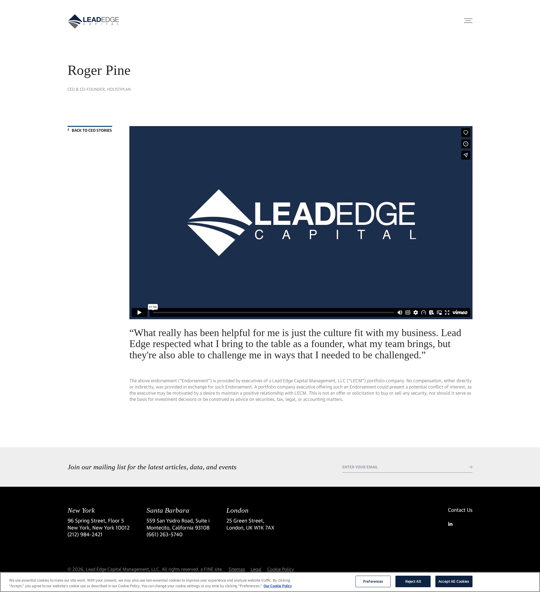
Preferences (373, 581)
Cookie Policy (280, 569)
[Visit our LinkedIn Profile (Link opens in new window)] (460, 524)
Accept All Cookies (453, 581)
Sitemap (237, 569)
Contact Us (460, 510)
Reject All (413, 581)
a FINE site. (212, 569)
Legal (256, 569)
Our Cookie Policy (278, 586)
